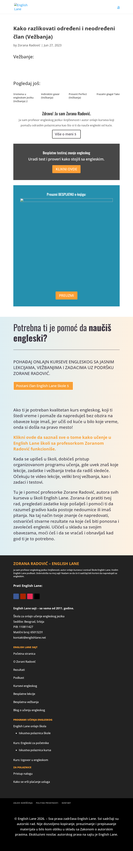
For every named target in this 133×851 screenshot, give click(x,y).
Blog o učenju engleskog (29, 710)
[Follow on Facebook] (16, 596)
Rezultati (19, 670)
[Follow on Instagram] (30, 596)
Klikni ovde (66, 169)
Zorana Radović (29, 45)
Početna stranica (24, 654)
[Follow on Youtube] (23, 596)
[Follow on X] (37, 596)
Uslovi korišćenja (23, 803)
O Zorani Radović (24, 662)
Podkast (18, 678)
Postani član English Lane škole (41, 385)
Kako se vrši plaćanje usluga (31, 782)
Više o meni (64, 134)
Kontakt (66, 803)
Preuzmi (66, 295)
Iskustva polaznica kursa (35, 750)
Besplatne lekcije (24, 694)
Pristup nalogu (23, 774)
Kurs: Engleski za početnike (31, 743)
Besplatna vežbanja (26, 702)
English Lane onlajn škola (29, 726)
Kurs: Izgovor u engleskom (30, 760)
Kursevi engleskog (25, 686)
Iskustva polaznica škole (35, 733)
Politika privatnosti (47, 803)
